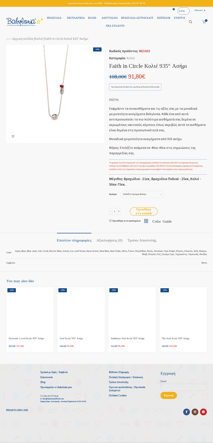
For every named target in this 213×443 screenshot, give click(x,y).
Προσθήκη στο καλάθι (144, 211)
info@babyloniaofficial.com (53, 399)
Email (163, 381)
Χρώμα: (113, 194)
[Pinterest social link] (203, 412)
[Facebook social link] (186, 412)
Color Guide (162, 221)
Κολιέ (39, 38)
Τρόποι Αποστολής (118, 382)
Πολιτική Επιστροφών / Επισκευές (126, 377)
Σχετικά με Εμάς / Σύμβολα (54, 372)
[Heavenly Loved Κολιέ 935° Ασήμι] (30, 311)
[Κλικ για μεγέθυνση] (13, 136)
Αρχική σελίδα (22, 38)
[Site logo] (24, 21)
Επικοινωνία (46, 377)
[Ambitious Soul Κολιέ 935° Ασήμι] (132, 311)
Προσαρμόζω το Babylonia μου (56, 387)
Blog (42, 382)
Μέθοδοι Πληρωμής (119, 372)
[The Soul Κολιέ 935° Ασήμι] (183, 311)
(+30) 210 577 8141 (51, 396)
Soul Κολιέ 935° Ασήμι (71, 338)
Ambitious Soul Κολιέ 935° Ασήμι (127, 338)
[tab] (74, 238)
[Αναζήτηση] (190, 21)
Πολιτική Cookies (118, 395)
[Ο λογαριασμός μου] (197, 21)
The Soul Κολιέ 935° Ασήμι (175, 338)
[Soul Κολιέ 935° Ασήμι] (81, 311)
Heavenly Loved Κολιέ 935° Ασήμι (26, 338)
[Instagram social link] (195, 412)
